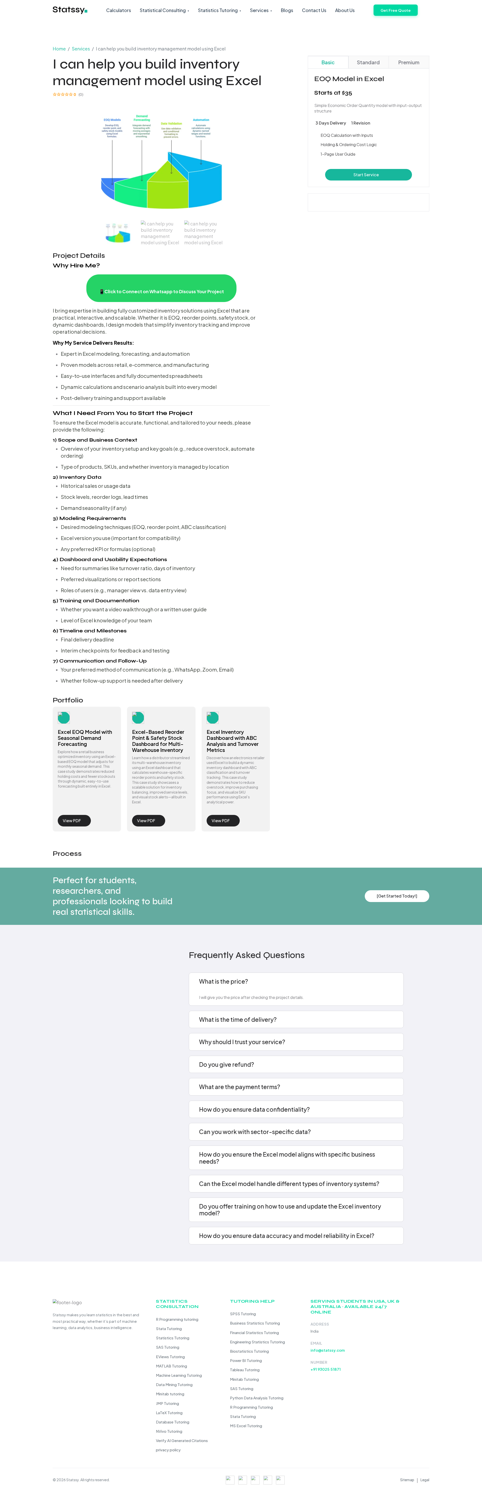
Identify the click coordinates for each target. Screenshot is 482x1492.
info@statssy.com (328, 1350)
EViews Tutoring (170, 1356)
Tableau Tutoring (245, 1369)
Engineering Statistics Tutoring (257, 1341)
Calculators (118, 10)
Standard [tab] (368, 62)
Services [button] (259, 10)
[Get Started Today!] (397, 896)
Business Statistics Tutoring (255, 1323)
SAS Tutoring (167, 1347)
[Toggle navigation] (426, 12)
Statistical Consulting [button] (163, 10)
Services (81, 48)
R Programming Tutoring (251, 1407)
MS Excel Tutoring (246, 1425)
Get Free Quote (396, 10)
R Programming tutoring (177, 1319)
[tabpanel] (368, 128)
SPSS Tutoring (243, 1313)
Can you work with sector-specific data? (255, 1131)
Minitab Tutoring (244, 1379)
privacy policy (168, 1449)
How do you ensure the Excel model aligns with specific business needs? (287, 1158)
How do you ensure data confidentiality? (254, 1109)
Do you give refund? (226, 1064)
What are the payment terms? (239, 1086)
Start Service (366, 174)
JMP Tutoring (167, 1403)
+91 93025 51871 (326, 1369)
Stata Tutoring (169, 1328)
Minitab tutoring (170, 1393)
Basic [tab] (328, 62)
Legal (424, 1479)
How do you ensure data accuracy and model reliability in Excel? (286, 1235)
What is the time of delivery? (238, 1019)
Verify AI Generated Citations (182, 1440)
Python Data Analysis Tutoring (256, 1397)
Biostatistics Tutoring (249, 1351)
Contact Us (314, 10)
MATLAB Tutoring (171, 1365)
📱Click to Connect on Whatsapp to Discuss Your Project (161, 291)
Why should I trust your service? (242, 1041)
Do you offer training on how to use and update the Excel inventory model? (290, 1210)
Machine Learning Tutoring (179, 1375)
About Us (345, 10)
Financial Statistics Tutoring (254, 1332)
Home (59, 48)
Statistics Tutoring (172, 1337)
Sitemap (407, 1479)
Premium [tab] (408, 62)
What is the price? (223, 981)
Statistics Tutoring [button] (218, 10)
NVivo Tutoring (169, 1431)
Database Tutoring (172, 1421)
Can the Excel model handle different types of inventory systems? (289, 1183)
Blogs (287, 10)
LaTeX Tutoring (169, 1412)
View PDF (72, 820)
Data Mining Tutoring (174, 1384)
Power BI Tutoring (246, 1360)
